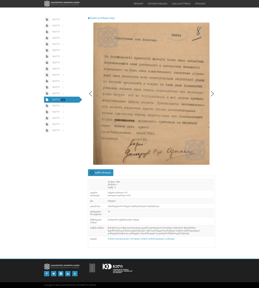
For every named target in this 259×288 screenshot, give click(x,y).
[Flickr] (60, 273)
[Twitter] (53, 273)
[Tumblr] (74, 273)
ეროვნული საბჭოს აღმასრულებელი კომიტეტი (152, 238)
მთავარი (138, 4)
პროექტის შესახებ (157, 4)
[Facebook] (46, 273)
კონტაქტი (200, 4)
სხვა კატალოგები (181, 4)
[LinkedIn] (67, 273)
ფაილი (57, 19)
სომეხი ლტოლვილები (118, 238)
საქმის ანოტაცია (103, 172)
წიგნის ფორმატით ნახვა (102, 18)
